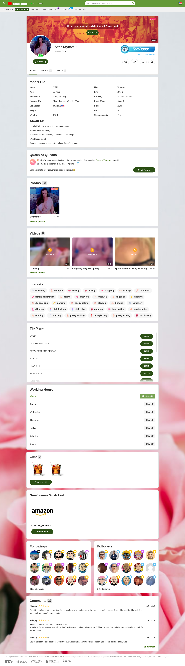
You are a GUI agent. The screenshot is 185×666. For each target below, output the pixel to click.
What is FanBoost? (146, 55)
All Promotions (50, 9)
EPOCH (46, 656)
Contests (65, 9)
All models (7, 9)
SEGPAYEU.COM (58, 656)
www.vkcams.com (30, 657)
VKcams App (80, 9)
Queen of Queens (103, 160)
